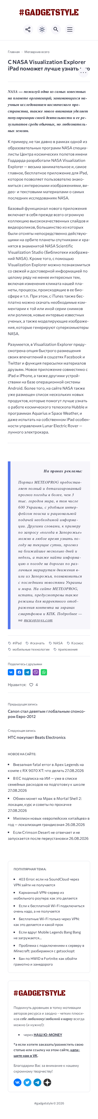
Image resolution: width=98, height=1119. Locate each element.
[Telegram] (37, 1082)
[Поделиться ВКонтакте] (11, 672)
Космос (77, 643)
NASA (58, 643)
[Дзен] (47, 1082)
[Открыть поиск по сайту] (56, 29)
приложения (68, 649)
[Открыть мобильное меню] (70, 29)
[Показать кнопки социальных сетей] (28, 29)
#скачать (37, 643)
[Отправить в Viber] (36, 672)
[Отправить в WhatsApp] (44, 672)
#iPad (17, 643)
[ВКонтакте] (17, 1082)
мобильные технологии (31, 649)
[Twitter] (27, 1082)
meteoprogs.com (38, 619)
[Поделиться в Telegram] (27, 672)
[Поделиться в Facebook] (19, 672)
